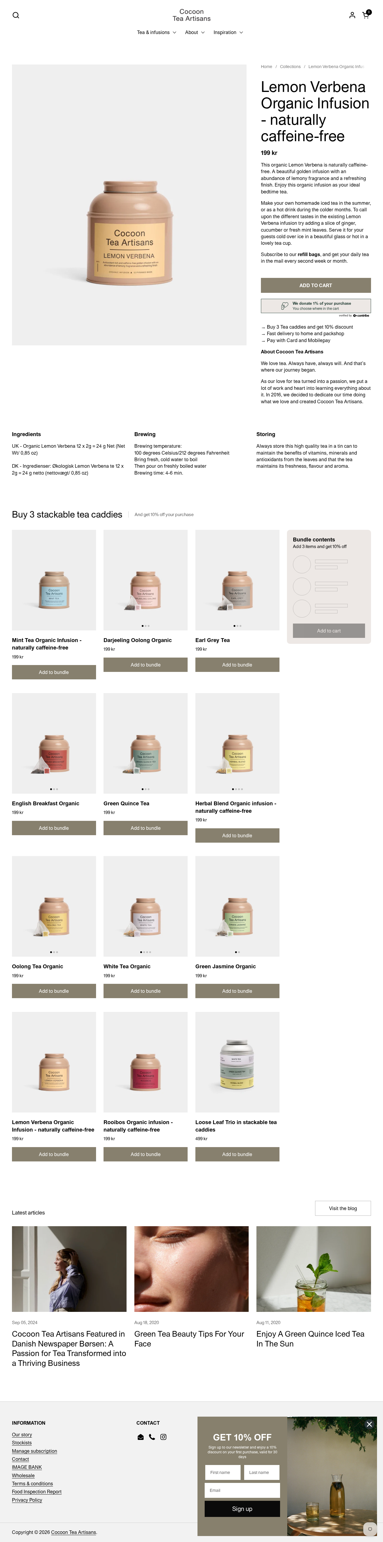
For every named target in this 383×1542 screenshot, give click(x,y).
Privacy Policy (27, 1500)
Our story (22, 1434)
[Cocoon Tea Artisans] (191, 15)
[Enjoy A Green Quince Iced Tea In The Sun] (313, 1269)
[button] (15, 15)
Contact (20, 1459)
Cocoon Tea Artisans (73, 1532)
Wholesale (23, 1475)
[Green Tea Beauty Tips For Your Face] (191, 1269)
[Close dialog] (369, 1424)
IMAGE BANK (27, 1467)
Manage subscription (34, 1451)
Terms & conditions (32, 1483)
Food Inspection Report (37, 1491)
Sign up (242, 1508)
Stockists (22, 1442)
